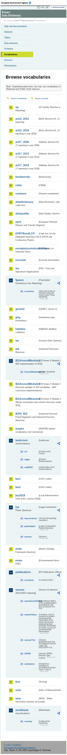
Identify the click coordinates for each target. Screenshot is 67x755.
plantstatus (29, 526)
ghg (17, 317)
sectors (28, 536)
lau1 (18, 478)
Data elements (11, 43)
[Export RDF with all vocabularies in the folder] (58, 283)
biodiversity (22, 176)
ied (17, 349)
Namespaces (10, 65)
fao (17, 268)
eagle (27, 459)
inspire (19, 428)
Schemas (8, 48)
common (20, 193)
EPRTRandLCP (25, 233)
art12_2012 (22, 118)
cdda (18, 185)
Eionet (16, 20)
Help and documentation (15, 26)
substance (29, 664)
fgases (19, 280)
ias (17, 340)
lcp (17, 507)
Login (42, 7)
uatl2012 (28, 467)
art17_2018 (22, 165)
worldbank (21, 710)
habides (20, 329)
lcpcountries (30, 518)
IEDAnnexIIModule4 (26, 398)
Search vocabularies (19, 98)
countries (29, 291)
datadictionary (24, 202)
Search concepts (41, 98)
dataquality (22, 213)
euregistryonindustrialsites (26, 248)
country (28, 721)
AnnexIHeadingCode (31, 372)
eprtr (18, 222)
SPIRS (27, 653)
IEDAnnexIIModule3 (26, 384)
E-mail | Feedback (12, 745)
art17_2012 (22, 153)
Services (8, 60)
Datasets (8, 32)
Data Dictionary (27, 20)
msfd (18, 548)
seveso (19, 589)
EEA (17, 2)
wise (18, 698)
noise (18, 560)
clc (25, 451)
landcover (21, 440)
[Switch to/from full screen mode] (48, 7)
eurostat (20, 260)
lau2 (18, 487)
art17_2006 (22, 142)
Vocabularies (10, 54)
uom (18, 690)
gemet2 (20, 309)
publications (23, 572)
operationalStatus (31, 601)
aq (17, 107)
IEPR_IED (21, 413)
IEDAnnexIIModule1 (26, 360)
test (17, 681)
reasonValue (30, 614)
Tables (7, 37)
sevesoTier (29, 640)
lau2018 (20, 495)
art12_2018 (22, 130)
